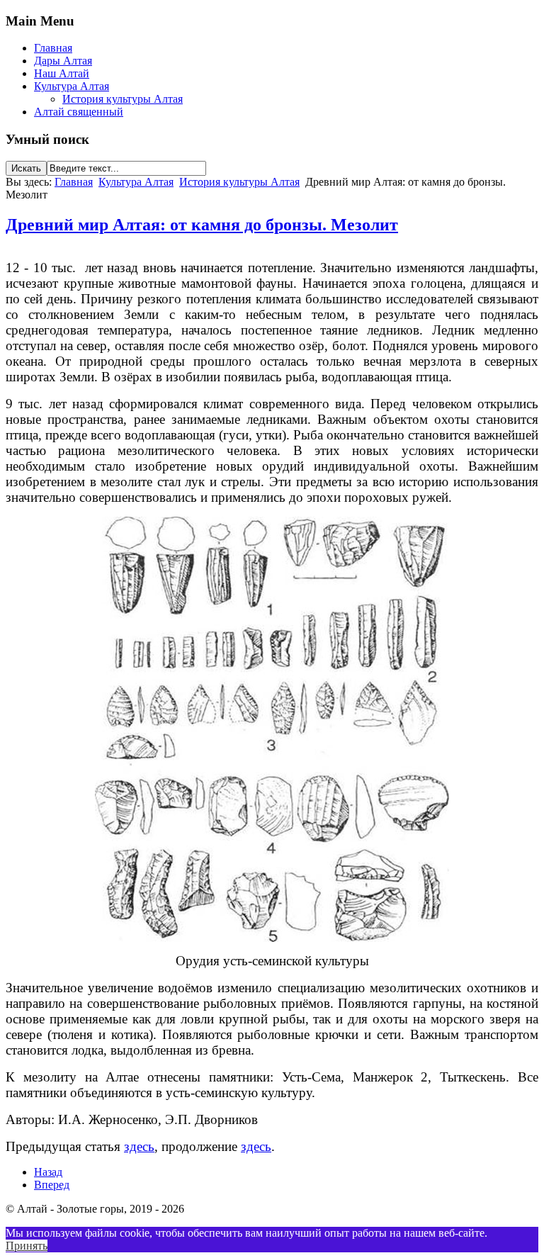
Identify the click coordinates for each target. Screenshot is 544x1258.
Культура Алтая (71, 86)
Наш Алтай (61, 73)
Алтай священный (78, 112)
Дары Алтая (63, 61)
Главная (53, 48)
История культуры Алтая (122, 99)
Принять (26, 1246)
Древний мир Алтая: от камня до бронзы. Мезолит (202, 224)
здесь (139, 1146)
